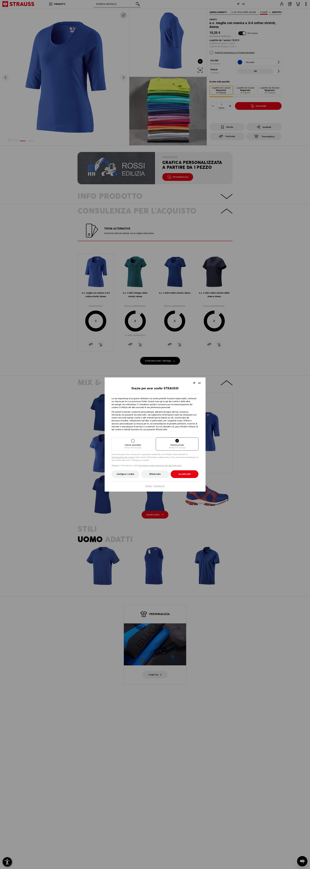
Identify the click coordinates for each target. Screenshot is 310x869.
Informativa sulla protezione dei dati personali (159, 465)
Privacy (148, 486)
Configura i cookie (125, 474)
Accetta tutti (185, 474)
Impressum (159, 486)
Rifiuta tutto (155, 474)
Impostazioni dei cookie (123, 457)
